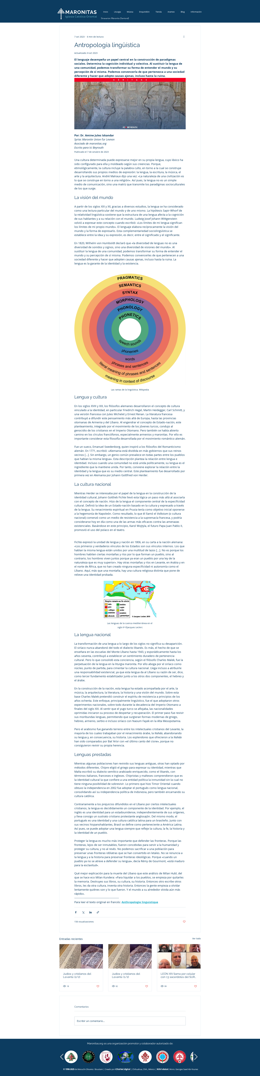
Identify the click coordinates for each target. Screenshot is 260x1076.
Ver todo (196, 938)
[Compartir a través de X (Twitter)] (83, 912)
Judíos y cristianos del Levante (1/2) (126, 975)
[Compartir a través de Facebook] (75, 912)
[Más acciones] (184, 36)
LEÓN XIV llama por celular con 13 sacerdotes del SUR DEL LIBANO (178, 975)
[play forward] (195, 1056)
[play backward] (62, 1056)
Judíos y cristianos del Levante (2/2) (77, 975)
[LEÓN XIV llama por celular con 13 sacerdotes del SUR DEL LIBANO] (179, 956)
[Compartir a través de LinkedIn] (90, 912)
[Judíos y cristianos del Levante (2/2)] (81, 956)
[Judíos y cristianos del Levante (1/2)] (130, 956)
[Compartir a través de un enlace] (97, 912)
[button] (71, 1057)
